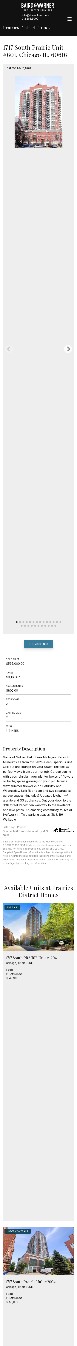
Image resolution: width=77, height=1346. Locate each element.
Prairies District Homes (26, 27)
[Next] (68, 349)
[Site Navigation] (69, 19)
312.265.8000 (30, 18)
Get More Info (38, 643)
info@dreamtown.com (35, 15)
